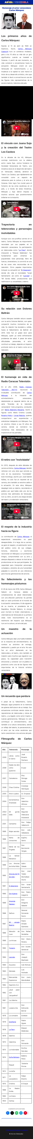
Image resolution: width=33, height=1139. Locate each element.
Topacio (12, 948)
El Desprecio (26, 270)
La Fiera (22, 250)
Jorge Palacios (19, 415)
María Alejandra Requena (14, 410)
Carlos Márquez (20, 468)
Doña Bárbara (14, 1057)
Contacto (24, 1130)
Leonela (26, 276)
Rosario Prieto (6, 415)
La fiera (12, 1029)
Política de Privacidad (13, 1130)
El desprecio (13, 886)
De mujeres (13, 894)
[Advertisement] (16, 102)
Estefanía (12, 1022)
